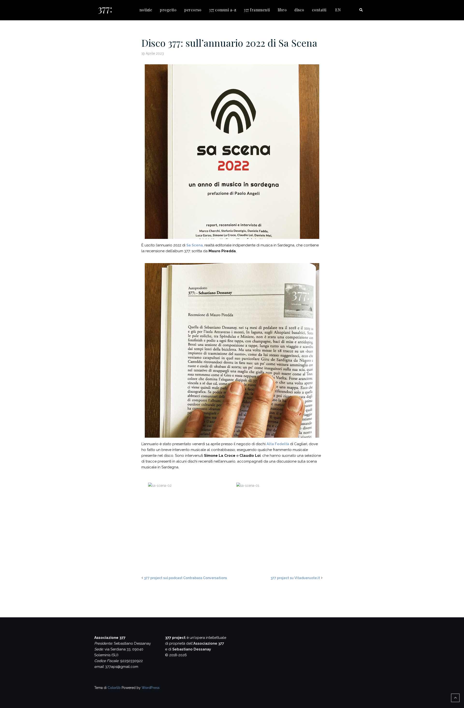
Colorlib (114, 688)
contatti (319, 9)
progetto (168, 9)
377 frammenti (257, 9)
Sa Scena (194, 245)
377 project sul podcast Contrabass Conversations (185, 578)
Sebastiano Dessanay (191, 649)
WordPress (151, 688)
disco (299, 9)
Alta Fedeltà (278, 444)
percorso (192, 9)
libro (282, 9)
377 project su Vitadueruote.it (295, 578)
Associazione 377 (208, 643)
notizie (145, 9)
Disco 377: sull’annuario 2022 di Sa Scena (229, 42)
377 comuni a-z (222, 9)
